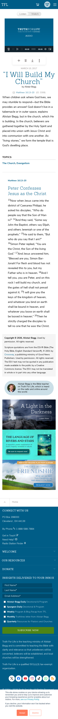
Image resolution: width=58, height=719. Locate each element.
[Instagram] (32, 678)
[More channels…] (52, 678)
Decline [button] (35, 712)
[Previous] (13, 49)
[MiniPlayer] (49, 49)
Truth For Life (5, 4)
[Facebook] (18, 678)
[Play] (17, 49)
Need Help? (8, 539)
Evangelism (23, 163)
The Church (8, 163)
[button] (29, 35)
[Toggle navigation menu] (54, 4)
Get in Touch (9, 535)
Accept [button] (22, 712)
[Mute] (45, 49)
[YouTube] (25, 678)
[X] (12, 678)
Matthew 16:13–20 (25, 92)
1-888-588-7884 (25, 528)
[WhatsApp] (46, 678)
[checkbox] (27, 612)
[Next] (22, 49)
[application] (29, 49)
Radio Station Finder (13, 543)
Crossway (9, 354)
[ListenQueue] (8, 49)
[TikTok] (39, 678)
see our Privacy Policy (30, 699)
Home (15, 501)
